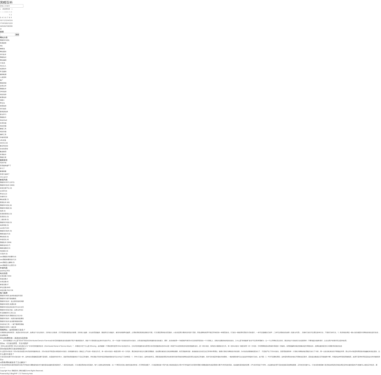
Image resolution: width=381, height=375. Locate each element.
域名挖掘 (3, 126)
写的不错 (3, 162)
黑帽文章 (3, 157)
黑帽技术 (3, 89)
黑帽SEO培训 (6, 222)
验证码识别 (4, 146)
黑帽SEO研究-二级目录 (8, 327)
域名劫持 (3, 94)
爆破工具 (3, 129)
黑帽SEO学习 (7, 182)
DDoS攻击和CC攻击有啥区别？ (13, 348)
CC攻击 (2, 63)
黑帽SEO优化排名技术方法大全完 (12, 307)
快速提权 (3, 43)
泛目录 (3, 191)
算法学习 (3, 114)
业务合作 (3, 86)
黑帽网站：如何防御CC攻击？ (12, 329)
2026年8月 (6, 9)
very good (4, 177)
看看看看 (3, 171)
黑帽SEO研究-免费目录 (8, 304)
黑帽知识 (3, 57)
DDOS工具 (4, 143)
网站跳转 (3, 51)
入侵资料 (3, 77)
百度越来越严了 (5, 165)
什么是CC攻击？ (7, 354)
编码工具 (3, 134)
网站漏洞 (3, 60)
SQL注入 (3, 66)
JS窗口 (2, 100)
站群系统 (4, 225)
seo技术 (4, 228)
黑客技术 (5, 202)
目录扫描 (3, 123)
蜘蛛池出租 (5, 245)
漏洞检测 (3, 74)
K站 (1, 46)
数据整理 (3, 151)
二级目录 (4, 219)
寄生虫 (2, 103)
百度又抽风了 (5, 174)
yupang (5, 270)
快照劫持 (3, 106)
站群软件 (3, 69)
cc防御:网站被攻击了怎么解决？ (13, 362)
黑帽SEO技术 (7, 185)
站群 (2, 211)
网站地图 (22, 371)
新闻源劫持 (4, 111)
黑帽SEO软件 (6, 231)
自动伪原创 (4, 149)
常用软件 (3, 154)
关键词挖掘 (4, 137)
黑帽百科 (15, 371)
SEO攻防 (3, 109)
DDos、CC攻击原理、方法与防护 (14, 343)
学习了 (2, 168)
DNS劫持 (3, 91)
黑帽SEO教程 (6, 208)
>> (4, 368)
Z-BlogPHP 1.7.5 (15, 373)
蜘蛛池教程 (5, 248)
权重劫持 (3, 97)
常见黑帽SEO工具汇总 (8, 313)
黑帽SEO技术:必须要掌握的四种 (11, 321)
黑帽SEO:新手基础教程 (8, 298)
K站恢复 (4, 251)
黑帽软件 (3, 117)
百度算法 (4, 216)
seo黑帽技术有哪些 (8, 256)
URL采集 (3, 140)
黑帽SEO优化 (4, 40)
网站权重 (4, 199)
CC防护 (3, 254)
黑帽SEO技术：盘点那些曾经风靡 (12, 301)
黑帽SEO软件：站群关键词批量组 (12, 318)
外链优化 (4, 239)
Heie (31, 373)
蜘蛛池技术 (5, 234)
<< (1, 368)
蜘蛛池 (2, 49)
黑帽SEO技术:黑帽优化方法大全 (11, 315)
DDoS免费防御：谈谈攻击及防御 (14, 338)
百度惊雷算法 (6, 214)
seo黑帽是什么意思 (8, 265)
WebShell (3, 120)
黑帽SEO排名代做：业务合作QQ (11, 310)
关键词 (3, 196)
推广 (1, 80)
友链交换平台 (6, 188)
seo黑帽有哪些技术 (8, 259)
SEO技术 (3, 54)
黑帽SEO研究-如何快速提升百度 (11, 296)
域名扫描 (3, 131)
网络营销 (3, 83)
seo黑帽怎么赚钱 (7, 262)
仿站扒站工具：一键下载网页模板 (12, 324)
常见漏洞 (3, 71)
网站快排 (4, 237)
